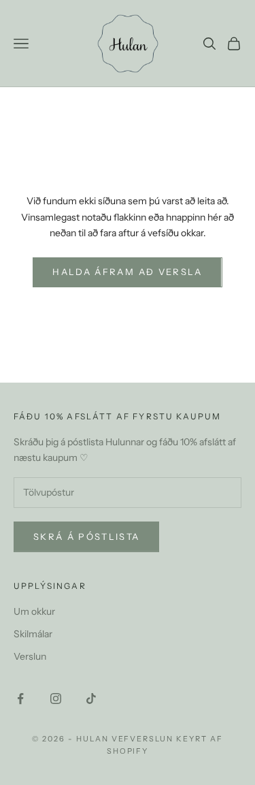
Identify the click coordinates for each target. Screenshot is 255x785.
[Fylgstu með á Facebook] (20, 698)
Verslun (30, 656)
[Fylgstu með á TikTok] (91, 698)
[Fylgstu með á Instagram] (56, 698)
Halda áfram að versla (127, 271)
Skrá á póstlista (86, 536)
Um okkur (34, 611)
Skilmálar (33, 634)
